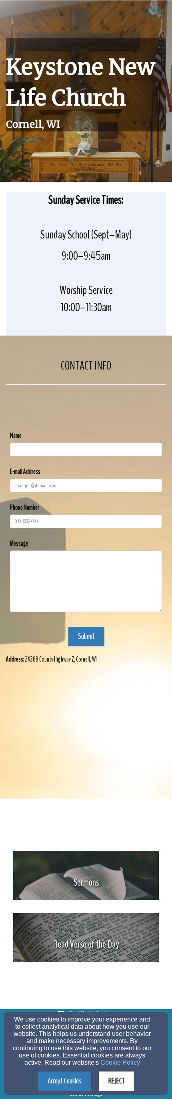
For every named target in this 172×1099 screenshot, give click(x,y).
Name (16, 435)
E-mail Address (25, 471)
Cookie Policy (120, 1062)
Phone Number (24, 507)
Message (19, 543)
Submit (86, 636)
